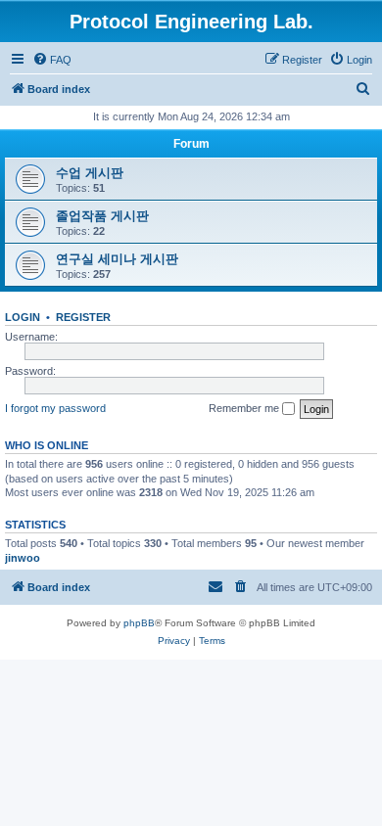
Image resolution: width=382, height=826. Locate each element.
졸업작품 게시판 (102, 215)
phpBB (139, 623)
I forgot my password (55, 408)
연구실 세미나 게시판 (117, 259)
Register (83, 317)
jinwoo (22, 558)
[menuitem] (52, 59)
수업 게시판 (89, 172)
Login (22, 317)
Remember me (245, 408)
